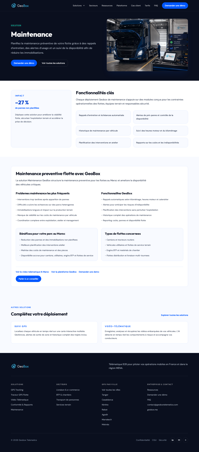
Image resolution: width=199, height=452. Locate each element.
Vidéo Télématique (19, 399)
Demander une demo (89, 272)
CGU (154, 440)
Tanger (105, 394)
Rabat (104, 409)
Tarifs (147, 5)
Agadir (105, 414)
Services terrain (63, 404)
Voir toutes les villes (111, 389)
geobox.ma (152, 409)
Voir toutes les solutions (53, 63)
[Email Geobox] (179, 440)
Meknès (105, 424)
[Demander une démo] (185, 440)
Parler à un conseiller (28, 278)
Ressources (107, 5)
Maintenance (17, 409)
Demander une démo (175, 5)
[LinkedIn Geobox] (172, 440)
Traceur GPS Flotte (19, 394)
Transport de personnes (67, 399)
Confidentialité (143, 440)
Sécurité (163, 440)
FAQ (156, 5)
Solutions (77, 5)
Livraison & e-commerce (68, 389)
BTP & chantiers (63, 394)
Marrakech (107, 419)
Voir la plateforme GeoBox (63, 272)
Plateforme (122, 5)
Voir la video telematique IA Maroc (32, 272)
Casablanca (107, 399)
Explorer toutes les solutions (174, 315)
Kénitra (105, 404)
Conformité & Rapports (22, 404)
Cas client (136, 5)
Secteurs (93, 5)
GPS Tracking (17, 389)
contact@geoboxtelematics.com (162, 404)
